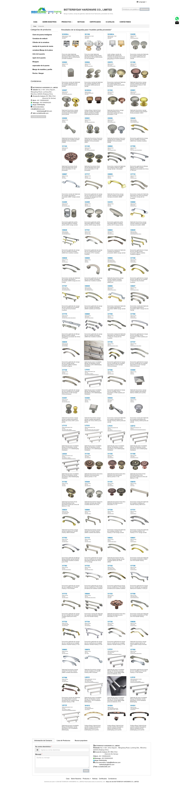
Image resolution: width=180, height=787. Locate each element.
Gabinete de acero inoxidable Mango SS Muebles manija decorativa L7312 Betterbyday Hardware (93, 448)
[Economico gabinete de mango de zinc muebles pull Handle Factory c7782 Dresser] (139, 658)
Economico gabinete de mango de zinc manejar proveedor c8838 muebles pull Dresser (93, 307)
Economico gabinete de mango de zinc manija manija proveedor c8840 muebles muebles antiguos (139, 252)
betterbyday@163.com (44, 111)
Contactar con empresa (38, 116)
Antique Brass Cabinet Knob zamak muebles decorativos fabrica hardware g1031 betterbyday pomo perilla (138, 728)
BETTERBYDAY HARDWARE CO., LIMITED (126, 781)
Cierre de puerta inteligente (42, 35)
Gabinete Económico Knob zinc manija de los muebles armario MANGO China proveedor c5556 (116, 140)
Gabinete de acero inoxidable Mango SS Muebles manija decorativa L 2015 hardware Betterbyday (93, 700)
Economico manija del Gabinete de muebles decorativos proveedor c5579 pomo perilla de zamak (116, 84)
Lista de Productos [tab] (63, 740)
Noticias (81, 22)
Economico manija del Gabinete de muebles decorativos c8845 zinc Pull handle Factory (94, 615)
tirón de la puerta (38, 54)
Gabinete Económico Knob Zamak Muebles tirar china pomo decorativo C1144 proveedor (69, 168)
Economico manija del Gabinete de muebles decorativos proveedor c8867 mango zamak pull (71, 196)
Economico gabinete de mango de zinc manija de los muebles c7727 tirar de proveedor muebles (71, 308)
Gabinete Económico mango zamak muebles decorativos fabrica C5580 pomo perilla (138, 391)
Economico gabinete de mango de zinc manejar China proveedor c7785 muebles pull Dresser (139, 336)
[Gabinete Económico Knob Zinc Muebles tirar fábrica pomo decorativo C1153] (116, 602)
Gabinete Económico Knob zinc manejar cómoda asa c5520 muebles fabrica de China (93, 503)
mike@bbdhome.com (38, 109)
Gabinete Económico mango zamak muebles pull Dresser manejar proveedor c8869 (115, 195)
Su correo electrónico (43, 746)
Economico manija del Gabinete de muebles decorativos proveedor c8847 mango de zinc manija (139, 308)
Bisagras (35, 62)
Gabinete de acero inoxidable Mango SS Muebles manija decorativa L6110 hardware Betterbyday (70, 728)
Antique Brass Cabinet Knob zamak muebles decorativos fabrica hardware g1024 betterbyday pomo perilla (115, 728)
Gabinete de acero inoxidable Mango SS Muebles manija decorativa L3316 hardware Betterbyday (138, 700)
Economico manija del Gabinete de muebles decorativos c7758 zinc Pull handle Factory (139, 615)
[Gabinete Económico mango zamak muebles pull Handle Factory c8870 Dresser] (94, 658)
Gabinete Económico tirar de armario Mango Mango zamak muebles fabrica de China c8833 (115, 560)
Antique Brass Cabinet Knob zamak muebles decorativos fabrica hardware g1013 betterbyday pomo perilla (93, 728)
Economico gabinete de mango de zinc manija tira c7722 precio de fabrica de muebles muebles (116, 587)
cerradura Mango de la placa (42, 50)
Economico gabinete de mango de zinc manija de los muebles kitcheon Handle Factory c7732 (71, 643)
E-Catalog (110, 22)
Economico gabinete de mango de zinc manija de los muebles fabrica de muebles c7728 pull (139, 587)
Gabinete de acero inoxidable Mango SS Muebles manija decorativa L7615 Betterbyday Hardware (115, 448)
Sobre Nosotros (49, 22)
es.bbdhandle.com (42, 113)
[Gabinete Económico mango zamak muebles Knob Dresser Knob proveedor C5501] (139, 98)
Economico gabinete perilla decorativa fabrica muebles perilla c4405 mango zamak (70, 223)
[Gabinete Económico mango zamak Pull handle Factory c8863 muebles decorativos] (71, 658)
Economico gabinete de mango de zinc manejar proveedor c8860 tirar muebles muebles (93, 335)
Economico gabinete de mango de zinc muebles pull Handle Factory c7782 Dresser (139, 671)
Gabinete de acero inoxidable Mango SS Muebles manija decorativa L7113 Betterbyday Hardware (70, 448)
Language (142, 2)
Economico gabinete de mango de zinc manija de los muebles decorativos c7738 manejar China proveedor (71, 392)
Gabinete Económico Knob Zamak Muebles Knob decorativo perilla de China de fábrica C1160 (138, 476)
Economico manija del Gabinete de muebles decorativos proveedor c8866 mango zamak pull (116, 308)
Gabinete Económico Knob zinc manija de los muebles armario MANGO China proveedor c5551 (93, 140)
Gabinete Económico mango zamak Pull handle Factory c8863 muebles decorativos (70, 671)
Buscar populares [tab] (81, 740)
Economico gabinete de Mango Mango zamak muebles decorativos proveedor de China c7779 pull (71, 336)
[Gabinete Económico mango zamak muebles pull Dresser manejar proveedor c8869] (116, 182)
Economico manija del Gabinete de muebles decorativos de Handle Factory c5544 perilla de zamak (116, 420)
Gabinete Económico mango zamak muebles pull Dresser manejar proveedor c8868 (138, 223)
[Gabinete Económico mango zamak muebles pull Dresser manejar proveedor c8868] (139, 210)
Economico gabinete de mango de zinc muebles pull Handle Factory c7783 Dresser (71, 587)
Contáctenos (125, 22)
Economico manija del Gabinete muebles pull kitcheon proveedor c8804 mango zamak (116, 251)
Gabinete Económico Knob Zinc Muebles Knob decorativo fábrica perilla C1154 (93, 475)
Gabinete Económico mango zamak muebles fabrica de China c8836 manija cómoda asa (138, 644)
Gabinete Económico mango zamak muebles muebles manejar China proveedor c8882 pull (115, 280)
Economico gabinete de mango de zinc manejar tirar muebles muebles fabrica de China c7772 (71, 616)
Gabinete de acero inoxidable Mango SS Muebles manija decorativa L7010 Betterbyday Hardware (93, 392)
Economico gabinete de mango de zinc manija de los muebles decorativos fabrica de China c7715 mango (93, 560)
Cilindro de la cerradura (40, 42)
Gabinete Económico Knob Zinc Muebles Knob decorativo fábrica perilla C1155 (116, 475)
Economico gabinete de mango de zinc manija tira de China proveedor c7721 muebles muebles (93, 252)
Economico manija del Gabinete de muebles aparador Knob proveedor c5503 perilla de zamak (71, 84)
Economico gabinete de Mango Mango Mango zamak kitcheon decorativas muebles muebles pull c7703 (71, 560)
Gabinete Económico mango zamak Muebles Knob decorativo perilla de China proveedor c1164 (115, 112)
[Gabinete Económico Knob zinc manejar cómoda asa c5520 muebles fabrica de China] (94, 490)
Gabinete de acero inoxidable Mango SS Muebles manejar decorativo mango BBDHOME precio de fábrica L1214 (115, 672)
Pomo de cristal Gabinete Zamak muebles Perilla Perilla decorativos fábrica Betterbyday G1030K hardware (71, 56)
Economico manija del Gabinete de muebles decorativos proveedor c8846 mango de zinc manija (71, 280)
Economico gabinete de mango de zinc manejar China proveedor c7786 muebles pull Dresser (116, 392)
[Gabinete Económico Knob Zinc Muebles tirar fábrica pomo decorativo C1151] (116, 490)
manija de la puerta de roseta (42, 46)
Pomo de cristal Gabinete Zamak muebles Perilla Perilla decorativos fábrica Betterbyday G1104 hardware (93, 56)
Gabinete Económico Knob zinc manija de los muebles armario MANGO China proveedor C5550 (71, 140)
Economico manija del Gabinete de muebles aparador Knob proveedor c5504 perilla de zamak (94, 84)
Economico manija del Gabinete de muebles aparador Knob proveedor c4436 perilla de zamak (139, 56)
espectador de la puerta (40, 65)
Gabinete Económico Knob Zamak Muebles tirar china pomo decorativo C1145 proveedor (92, 168)
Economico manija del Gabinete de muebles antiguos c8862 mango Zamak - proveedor (116, 167)
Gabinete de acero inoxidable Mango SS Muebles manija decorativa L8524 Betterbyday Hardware (70, 476)
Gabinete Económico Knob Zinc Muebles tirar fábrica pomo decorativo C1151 (116, 503)
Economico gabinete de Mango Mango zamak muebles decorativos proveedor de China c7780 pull (139, 168)
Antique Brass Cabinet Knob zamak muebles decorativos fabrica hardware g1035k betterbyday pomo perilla (93, 112)
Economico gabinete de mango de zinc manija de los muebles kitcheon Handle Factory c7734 (93, 643)
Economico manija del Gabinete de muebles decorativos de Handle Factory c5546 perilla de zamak (139, 420)
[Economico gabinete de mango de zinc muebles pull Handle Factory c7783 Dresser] (71, 574)
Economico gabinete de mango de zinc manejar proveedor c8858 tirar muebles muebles (93, 279)
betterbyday (41, 104)
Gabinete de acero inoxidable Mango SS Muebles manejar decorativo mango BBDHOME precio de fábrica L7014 (115, 700)
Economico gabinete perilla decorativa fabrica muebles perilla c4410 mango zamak (115, 223)
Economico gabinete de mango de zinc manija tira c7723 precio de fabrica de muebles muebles (94, 587)
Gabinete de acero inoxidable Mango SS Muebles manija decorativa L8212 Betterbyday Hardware (138, 448)
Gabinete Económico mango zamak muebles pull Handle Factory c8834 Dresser (70, 531)
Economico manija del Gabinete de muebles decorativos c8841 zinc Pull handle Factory (139, 559)
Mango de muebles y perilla (42, 69)
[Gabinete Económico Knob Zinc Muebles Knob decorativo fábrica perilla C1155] (116, 462)
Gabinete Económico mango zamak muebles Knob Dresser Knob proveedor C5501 (138, 111)
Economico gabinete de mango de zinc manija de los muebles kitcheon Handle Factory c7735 (116, 643)
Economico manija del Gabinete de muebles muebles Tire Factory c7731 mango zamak (139, 531)
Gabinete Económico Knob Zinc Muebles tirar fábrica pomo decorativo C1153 (116, 615)
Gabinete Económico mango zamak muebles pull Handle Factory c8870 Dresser (93, 671)
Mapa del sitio (110, 781)
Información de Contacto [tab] (43, 740)
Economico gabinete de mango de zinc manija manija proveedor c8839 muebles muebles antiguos (71, 364)
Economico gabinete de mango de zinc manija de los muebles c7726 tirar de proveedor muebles (139, 280)
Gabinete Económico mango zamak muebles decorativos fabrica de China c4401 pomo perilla (70, 420)
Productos (66, 22)
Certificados (95, 22)
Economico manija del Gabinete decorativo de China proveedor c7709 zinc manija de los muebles (116, 336)
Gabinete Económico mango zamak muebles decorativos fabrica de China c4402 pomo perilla (93, 420)
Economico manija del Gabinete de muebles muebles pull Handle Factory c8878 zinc (139, 503)
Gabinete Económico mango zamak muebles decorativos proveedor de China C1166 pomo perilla (138, 84)
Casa (35, 22)
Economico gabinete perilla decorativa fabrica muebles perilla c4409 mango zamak (92, 223)
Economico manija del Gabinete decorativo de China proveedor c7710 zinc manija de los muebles (139, 196)
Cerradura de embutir (40, 38)
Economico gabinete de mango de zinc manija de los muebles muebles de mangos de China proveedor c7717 (93, 196)
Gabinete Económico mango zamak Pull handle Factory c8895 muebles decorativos (93, 531)
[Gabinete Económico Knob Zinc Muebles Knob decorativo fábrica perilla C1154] (94, 462)
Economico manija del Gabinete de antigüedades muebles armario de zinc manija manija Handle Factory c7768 (71, 700)
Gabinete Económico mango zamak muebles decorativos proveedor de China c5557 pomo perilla (70, 112)
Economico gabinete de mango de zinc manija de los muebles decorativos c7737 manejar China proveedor (139, 364)
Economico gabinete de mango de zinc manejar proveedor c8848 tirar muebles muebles (71, 251)
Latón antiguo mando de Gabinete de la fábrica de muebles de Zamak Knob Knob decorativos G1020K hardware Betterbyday (116, 57)
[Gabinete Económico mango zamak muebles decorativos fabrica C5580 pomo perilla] (139, 378)
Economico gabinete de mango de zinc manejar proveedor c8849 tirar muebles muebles (139, 139)
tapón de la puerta (39, 58)
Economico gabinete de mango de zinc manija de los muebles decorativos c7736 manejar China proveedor (116, 364)
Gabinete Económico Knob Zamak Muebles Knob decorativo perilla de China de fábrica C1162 (70, 504)
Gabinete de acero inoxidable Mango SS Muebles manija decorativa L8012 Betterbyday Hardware (93, 364)
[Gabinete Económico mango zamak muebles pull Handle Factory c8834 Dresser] (71, 518)
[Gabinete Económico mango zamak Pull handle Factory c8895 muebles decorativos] (94, 518)
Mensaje (38, 754)
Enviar (86, 771)
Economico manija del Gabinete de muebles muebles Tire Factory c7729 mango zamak (116, 531)
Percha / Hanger (38, 73)
